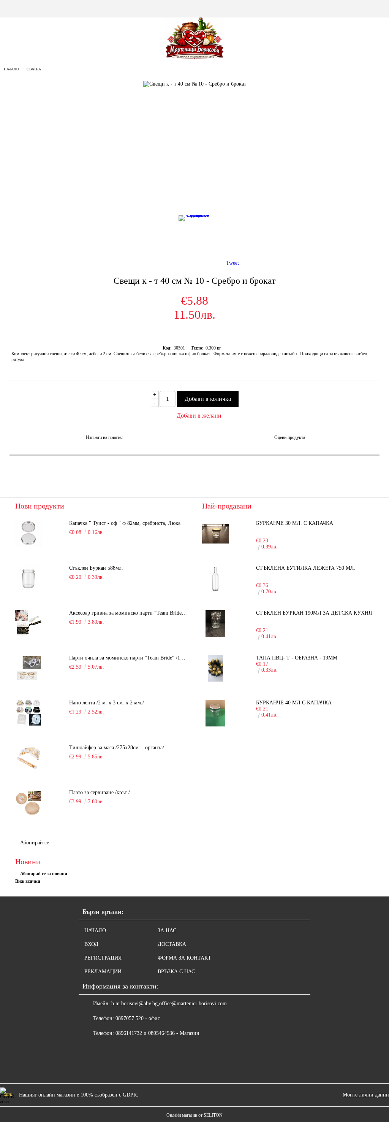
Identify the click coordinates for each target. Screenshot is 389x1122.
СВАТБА (34, 69)
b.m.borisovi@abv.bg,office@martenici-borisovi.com (169, 1003)
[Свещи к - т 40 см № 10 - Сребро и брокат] (195, 234)
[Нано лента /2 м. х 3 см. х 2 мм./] (28, 713)
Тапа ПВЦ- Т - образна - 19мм (296, 658)
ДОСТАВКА (172, 944)
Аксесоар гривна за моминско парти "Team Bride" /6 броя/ (128, 613)
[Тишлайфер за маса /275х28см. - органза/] (28, 758)
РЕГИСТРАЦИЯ (103, 958)
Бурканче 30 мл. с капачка (294, 523)
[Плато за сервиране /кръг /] (28, 803)
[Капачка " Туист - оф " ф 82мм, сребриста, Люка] (28, 533)
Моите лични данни (366, 1095)
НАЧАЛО (95, 930)
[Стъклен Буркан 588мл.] (28, 578)
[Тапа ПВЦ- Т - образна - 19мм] (215, 668)
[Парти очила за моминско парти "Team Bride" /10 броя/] (28, 668)
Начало (11, 69)
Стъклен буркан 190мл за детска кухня (314, 613)
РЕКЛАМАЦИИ (103, 971)
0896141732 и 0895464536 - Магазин (157, 1033)
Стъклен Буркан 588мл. (96, 568)
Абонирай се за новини (43, 873)
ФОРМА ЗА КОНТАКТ (184, 958)
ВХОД (91, 944)
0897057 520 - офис (137, 1018)
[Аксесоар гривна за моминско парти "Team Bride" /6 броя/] (28, 623)
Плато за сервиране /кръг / (99, 792)
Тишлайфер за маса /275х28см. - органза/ (116, 747)
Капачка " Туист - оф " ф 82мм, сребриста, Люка (124, 523)
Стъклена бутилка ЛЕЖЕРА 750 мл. (306, 568)
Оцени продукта (289, 437)
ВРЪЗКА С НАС (176, 971)
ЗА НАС (167, 930)
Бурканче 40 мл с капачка (294, 703)
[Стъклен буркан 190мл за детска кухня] (215, 623)
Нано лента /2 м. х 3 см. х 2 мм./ (106, 703)
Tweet (232, 263)
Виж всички (27, 881)
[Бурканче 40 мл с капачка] (215, 713)
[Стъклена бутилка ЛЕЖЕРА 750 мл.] (215, 578)
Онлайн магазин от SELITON (194, 1115)
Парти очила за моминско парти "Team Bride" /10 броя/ (128, 658)
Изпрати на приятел (104, 437)
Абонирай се (34, 842)
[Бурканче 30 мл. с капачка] (215, 533)
